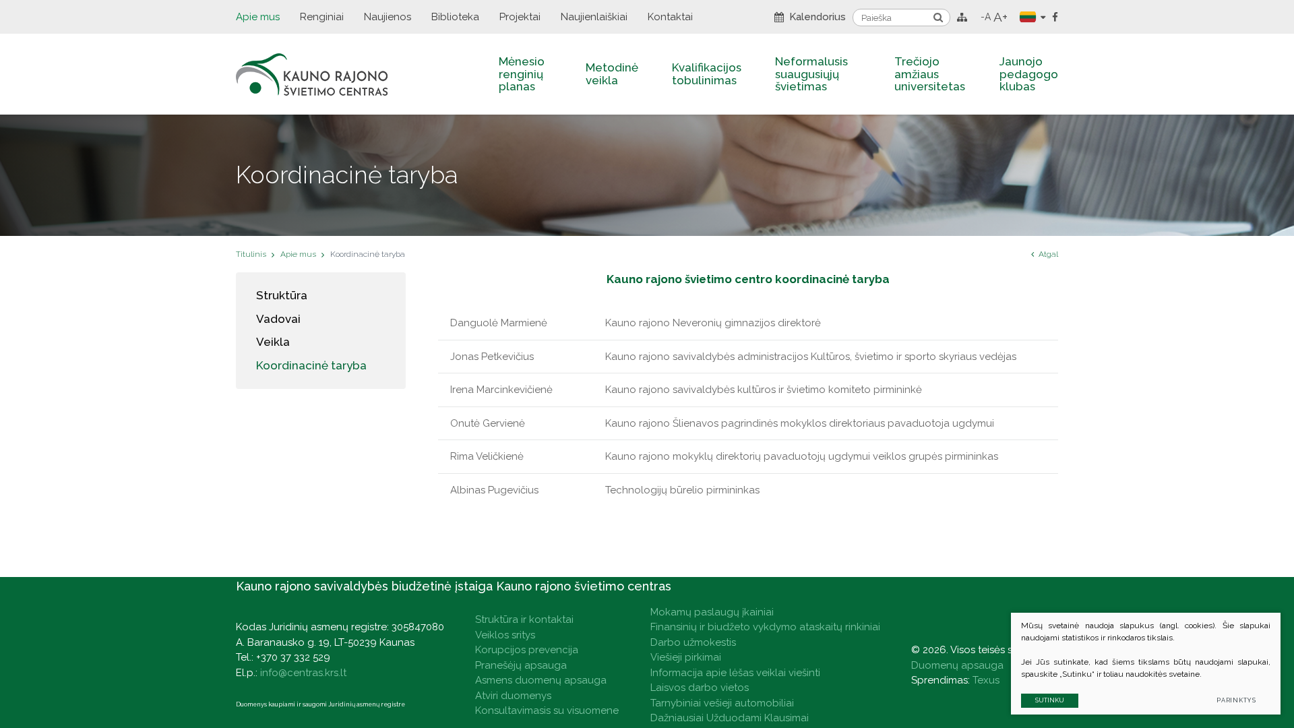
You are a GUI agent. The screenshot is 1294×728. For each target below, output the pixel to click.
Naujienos (387, 17)
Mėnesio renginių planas (522, 74)
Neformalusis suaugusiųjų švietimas (811, 74)
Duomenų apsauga (957, 665)
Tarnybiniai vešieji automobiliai (722, 703)
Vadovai (278, 319)
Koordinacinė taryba (311, 365)
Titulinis (251, 254)
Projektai (520, 17)
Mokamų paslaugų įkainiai (712, 612)
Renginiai (322, 17)
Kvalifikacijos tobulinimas (706, 74)
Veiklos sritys (505, 635)
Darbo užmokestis (693, 642)
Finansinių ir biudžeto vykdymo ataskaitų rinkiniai (765, 627)
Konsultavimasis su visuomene (547, 710)
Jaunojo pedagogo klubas (1028, 74)
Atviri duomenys (513, 696)
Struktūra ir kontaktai (524, 619)
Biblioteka (455, 17)
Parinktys (1236, 700)
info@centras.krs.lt (303, 673)
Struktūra (281, 295)
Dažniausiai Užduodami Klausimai (729, 718)
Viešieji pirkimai (685, 657)
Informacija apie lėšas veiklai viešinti (735, 673)
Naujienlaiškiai (594, 17)
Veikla (273, 341)
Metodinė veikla (612, 74)
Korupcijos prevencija (526, 650)
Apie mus (258, 17)
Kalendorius (817, 17)
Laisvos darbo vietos (699, 687)
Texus (986, 680)
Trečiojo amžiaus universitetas (929, 74)
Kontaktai (670, 17)
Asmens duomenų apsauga (541, 680)
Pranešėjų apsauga (521, 665)
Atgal (1048, 254)
